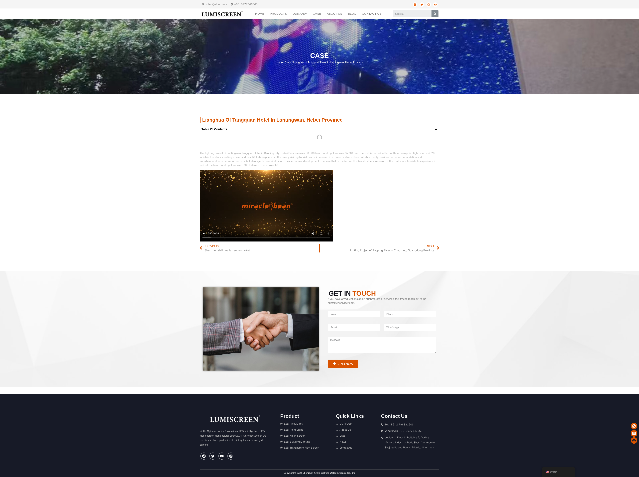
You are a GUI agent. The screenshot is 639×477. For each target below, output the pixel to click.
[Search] (434, 13)
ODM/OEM (300, 13)
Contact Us (371, 13)
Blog (352, 13)
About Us (334, 13)
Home (259, 13)
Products (278, 13)
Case (317, 13)
